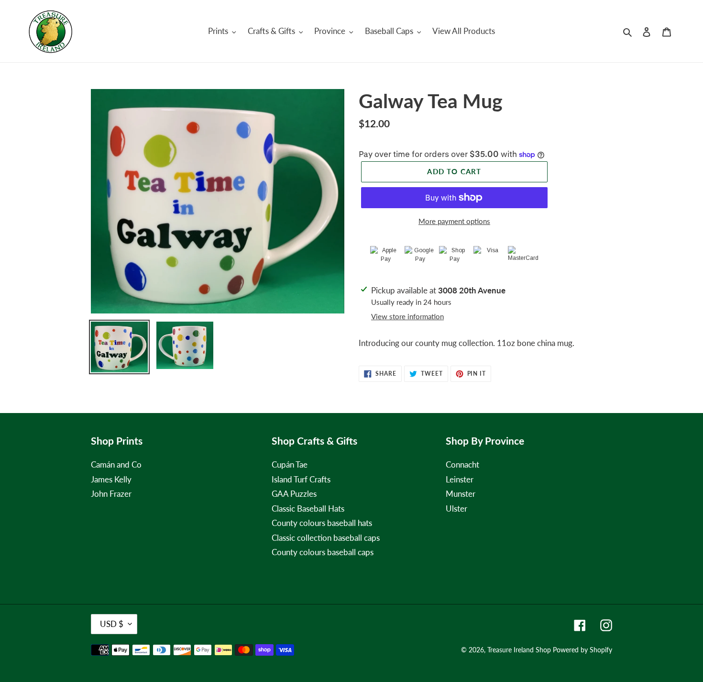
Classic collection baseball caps (326, 538)
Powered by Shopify (582, 650)
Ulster (456, 508)
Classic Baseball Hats (308, 508)
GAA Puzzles (294, 494)
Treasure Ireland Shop (519, 650)
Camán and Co (116, 464)
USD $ (111, 624)
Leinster (459, 479)
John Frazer (111, 494)
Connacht (462, 464)
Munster (460, 494)
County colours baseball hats (322, 523)
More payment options (454, 221)
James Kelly (111, 479)
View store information (407, 316)
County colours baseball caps (322, 552)
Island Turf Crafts (301, 479)
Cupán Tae (290, 464)
